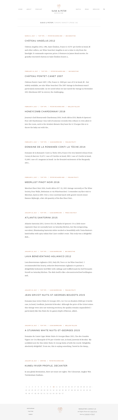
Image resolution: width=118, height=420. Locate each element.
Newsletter (83, 408)
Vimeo (31, 414)
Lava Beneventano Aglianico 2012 (48, 256)
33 (56, 390)
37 (69, 390)
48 (35, 393)
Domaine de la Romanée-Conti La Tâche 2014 (55, 147)
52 (47, 393)
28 (41, 390)
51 (44, 393)
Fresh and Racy (71, 213)
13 (63, 387)
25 (32, 390)
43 (87, 390)
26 (35, 390)
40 (78, 390)
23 (26, 390)
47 (32, 393)
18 (78, 387)
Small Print (93, 411)
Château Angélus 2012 (40, 41)
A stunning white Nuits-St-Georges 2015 (52, 330)
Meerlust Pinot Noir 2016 (42, 182)
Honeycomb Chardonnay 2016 (45, 111)
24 (29, 390)
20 (84, 387)
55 (56, 393)
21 (87, 387)
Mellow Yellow (74, 106)
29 (44, 390)
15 (69, 387)
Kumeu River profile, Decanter (46, 365)
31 (50, 390)
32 (53, 390)
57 (63, 393)
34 (59, 390)
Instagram (30, 408)
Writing (43, 361)
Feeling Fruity (70, 142)
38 (72, 390)
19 (81, 387)
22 (90, 387)
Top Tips (41, 36)
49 (38, 393)
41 (81, 390)
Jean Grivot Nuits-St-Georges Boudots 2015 (55, 295)
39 (75, 390)
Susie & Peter (46, 23)
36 (66, 390)
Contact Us (92, 408)
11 (56, 387)
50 (41, 393)
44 (90, 390)
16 (72, 387)
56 (59, 393)
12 (59, 387)
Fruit (93, 414)
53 (50, 393)
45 (26, 393)
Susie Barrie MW (56, 142)
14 (66, 387)
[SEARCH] (104, 9)
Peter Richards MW (55, 36)
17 (75, 387)
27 (38, 390)
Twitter (30, 411)
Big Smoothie (71, 36)
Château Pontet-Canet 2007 (44, 76)
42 (84, 390)
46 (29, 393)
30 (47, 390)
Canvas (87, 414)
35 (63, 390)
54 (53, 393)
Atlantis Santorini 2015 (41, 217)
